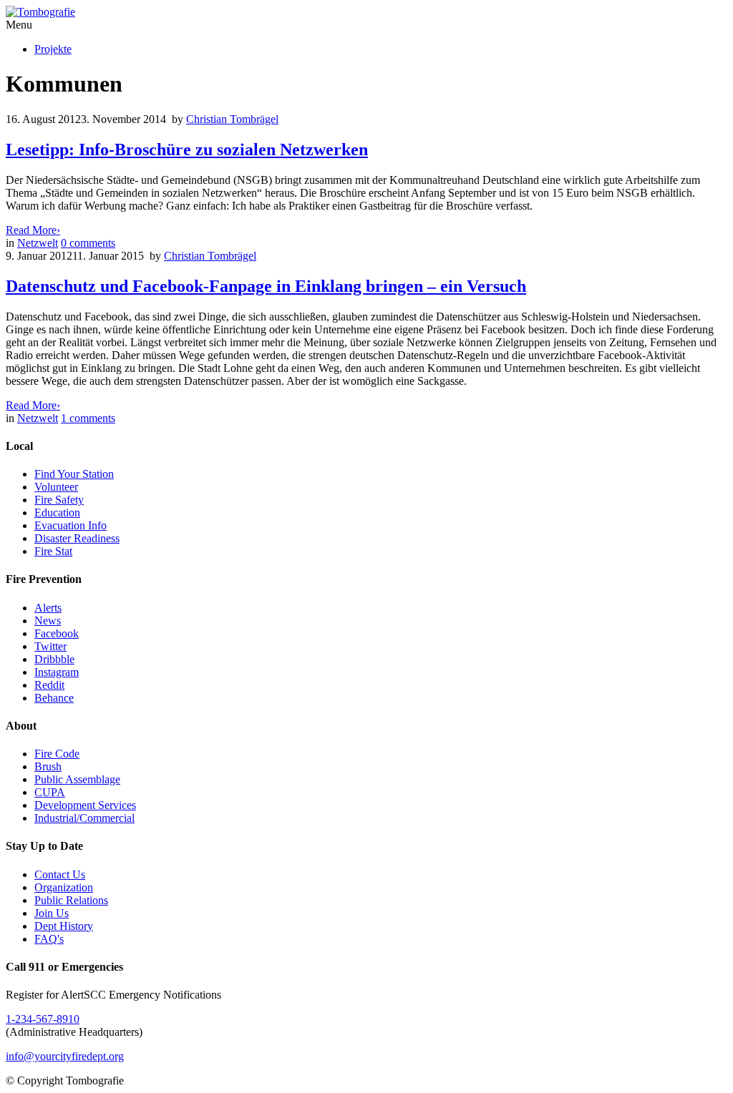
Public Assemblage (77, 779)
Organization (63, 887)
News (47, 620)
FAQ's (49, 939)
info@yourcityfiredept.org (65, 1056)
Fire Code (56, 754)
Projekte (53, 49)
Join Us (51, 913)
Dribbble (54, 659)
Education (57, 512)
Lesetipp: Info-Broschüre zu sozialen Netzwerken (187, 149)
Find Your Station (74, 474)
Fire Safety (59, 500)
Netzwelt (37, 243)
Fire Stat (53, 551)
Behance (54, 698)
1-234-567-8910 (42, 1019)
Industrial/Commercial (84, 818)
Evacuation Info (70, 525)
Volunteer (56, 487)
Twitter (50, 646)
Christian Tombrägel (232, 119)
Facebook (56, 633)
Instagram (56, 672)
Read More (33, 230)
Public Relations (71, 900)
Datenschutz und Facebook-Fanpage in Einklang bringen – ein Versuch (266, 286)
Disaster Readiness (77, 538)
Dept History (63, 926)
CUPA (49, 792)
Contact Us (59, 874)
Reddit (49, 685)
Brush (48, 766)
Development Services (85, 805)
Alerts (48, 608)
